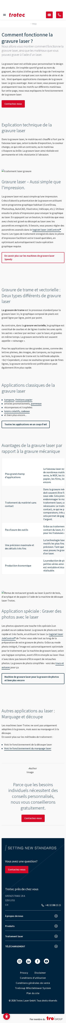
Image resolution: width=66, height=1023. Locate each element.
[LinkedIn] (28, 961)
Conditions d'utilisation (33, 977)
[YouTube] (46, 961)
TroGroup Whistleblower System (33, 988)
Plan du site (33, 993)
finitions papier (23, 399)
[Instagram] (19, 961)
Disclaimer (40, 972)
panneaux (36, 403)
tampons (9, 399)
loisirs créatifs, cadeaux (17, 411)
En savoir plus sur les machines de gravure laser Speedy (29, 257)
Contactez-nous (13, 103)
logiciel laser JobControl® (46, 229)
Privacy (24, 972)
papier (46, 478)
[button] (6, 1016)
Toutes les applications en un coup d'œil (25, 424)
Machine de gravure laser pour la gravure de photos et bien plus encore (31, 678)
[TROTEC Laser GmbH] (17, 15)
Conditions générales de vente (33, 982)
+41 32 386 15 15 (53, 905)
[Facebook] (37, 961)
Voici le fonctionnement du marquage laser (27, 748)
